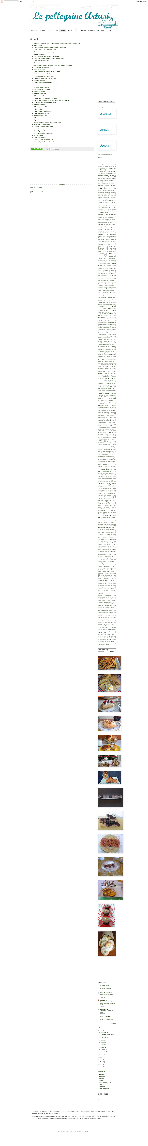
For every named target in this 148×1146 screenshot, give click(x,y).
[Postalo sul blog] (52, 149)
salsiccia (112, 551)
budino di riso (102, 205)
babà (114, 178)
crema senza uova (109, 278)
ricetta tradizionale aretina (110, 534)
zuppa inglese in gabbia (103, 644)
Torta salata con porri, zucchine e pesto (45, 129)
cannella (112, 215)
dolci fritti (108, 317)
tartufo (99, 590)
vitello (113, 634)
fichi (113, 336)
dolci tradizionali (111, 319)
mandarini (111, 403)
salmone (114, 549)
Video (109, 30)
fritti (103, 359)
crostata (107, 285)
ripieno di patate (102, 542)
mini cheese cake (102, 425)
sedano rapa (108, 563)
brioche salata (106, 197)
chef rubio (105, 236)
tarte (112, 587)
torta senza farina (107, 612)
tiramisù (99, 592)
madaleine (110, 400)
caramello (106, 221)
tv (104, 624)
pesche (112, 490)
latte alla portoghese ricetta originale (107, 392)
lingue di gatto (107, 398)
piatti (99, 497)
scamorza (113, 558)
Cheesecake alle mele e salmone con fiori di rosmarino (50, 47)
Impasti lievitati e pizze (105, 1082)
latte (113, 390)
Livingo (102, 400)
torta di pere (111, 600)
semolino (106, 566)
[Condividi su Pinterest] (58, 149)
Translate (111, 651)
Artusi (103, 178)
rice (102, 529)
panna (111, 454)
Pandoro (112, 442)
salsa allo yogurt (104, 551)
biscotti (100, 188)
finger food (107, 341)
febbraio (103, 1049)
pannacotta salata (110, 456)
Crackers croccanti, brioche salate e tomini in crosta (49, 58)
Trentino (99, 622)
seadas (112, 561)
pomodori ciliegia (102, 512)
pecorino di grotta (111, 483)
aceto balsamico (109, 164)
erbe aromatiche (112, 324)
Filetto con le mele (39, 69)
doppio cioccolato (102, 322)
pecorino (101, 483)
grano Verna (101, 380)
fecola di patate (112, 332)
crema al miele (105, 266)
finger (101, 341)
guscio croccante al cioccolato (106, 381)
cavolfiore (102, 226)
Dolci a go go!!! (104, 1000)
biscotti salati (111, 190)
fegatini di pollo (102, 334)
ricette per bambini (109, 537)
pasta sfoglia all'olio (102, 476)
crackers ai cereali (110, 261)
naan (113, 429)
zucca (114, 638)
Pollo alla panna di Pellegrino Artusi (44, 107)
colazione (101, 255)
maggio (103, 1042)
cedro (114, 229)
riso (110, 542)
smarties (99, 578)
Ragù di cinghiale (103, 525)
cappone (107, 219)
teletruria (106, 590)
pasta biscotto (103, 463)
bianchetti (107, 185)
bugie (99, 207)
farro (101, 332)
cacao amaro (104, 212)
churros (106, 237)
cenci (107, 231)
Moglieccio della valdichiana (42, 89)
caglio (99, 215)
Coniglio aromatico (39, 54)
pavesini (101, 481)
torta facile (108, 603)
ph (104, 493)
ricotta (108, 539)
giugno (103, 1040)
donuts (112, 320)
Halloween (100, 383)
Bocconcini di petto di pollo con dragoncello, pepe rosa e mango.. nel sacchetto (57, 43)
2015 (101, 1055)
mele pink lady (110, 415)
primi (106, 515)
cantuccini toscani (109, 217)
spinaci (112, 580)
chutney (112, 237)
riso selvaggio (108, 544)
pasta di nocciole (109, 466)
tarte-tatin (100, 588)
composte (110, 256)
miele (107, 420)
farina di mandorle (111, 329)
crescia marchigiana (111, 283)
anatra (101, 171)
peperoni (114, 488)
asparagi (109, 178)
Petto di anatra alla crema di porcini (44, 96)
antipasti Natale (105, 173)
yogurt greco (101, 637)
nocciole (113, 431)
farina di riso (102, 331)
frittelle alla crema (111, 356)
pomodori (111, 510)
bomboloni (100, 192)
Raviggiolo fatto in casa (40, 115)
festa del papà (102, 336)
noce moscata (103, 432)
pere (100, 490)
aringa (99, 178)
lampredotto (108, 388)
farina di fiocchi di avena (110, 327)
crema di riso (111, 273)
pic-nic (99, 503)
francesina (111, 353)
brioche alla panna (102, 195)
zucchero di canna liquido (107, 641)
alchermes (102, 168)
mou (109, 425)
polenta (110, 508)
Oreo (108, 437)
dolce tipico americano (110, 300)
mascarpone (103, 414)
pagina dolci (107, 439)
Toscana (112, 620)
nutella (107, 434)
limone (99, 398)
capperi (99, 219)
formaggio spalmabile (104, 351)
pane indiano (107, 446)
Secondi (63, 30)
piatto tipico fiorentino (103, 500)
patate (114, 480)
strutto (114, 583)
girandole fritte (101, 371)
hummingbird (110, 383)
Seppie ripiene (38, 120)
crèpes (114, 282)
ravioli (112, 526)
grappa (108, 380)
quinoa (107, 524)
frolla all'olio (111, 361)
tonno (112, 592)
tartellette (107, 588)
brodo (114, 200)
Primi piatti (102, 1076)
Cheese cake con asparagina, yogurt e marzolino (48, 52)
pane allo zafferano (106, 444)
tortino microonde (102, 620)
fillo (115, 339)
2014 (101, 1057)
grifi (113, 380)
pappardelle (107, 458)
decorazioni (105, 292)
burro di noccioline (109, 209)
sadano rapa (101, 549)
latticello (101, 395)
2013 (101, 1059)
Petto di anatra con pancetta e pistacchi (45, 98)
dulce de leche (112, 322)
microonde (100, 420)
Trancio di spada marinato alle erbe (44, 139)
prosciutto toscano (111, 519)
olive (104, 437)
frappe (99, 354)
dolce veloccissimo (104, 302)
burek (103, 207)
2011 (101, 1064)
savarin (112, 556)
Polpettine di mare (39, 109)
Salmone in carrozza (40, 118)
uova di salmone (112, 626)
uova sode (101, 627)
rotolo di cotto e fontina (104, 547)
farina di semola (112, 331)
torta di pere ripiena (102, 602)
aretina (105, 176)
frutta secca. (106, 365)
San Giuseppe (107, 554)
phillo (113, 495)
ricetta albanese (110, 529)
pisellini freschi (109, 505)
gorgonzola (106, 376)
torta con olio (108, 597)
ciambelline (111, 243)
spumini (99, 581)
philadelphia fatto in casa (104, 495)
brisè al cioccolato (102, 199)
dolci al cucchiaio (108, 308)
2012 (101, 1062)
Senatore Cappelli (102, 568)
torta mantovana (101, 609)
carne (111, 222)
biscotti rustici (101, 190)
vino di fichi (107, 634)
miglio (99, 424)
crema (114, 263)
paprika (114, 458)
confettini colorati (102, 258)
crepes (108, 282)
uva (111, 627)
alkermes (111, 168)
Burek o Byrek (38, 45)
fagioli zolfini (102, 326)
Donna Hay (104, 320)
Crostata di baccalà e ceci (41, 60)
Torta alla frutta (108, 595)
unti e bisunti (111, 624)
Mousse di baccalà (39, 91)
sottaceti (114, 578)
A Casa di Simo (104, 985)
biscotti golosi (110, 188)
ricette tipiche (101, 539)
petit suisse (106, 491)
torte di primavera (107, 614)
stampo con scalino (109, 581)
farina (108, 326)
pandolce (106, 442)
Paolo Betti (100, 458)
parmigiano (103, 459)
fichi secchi (111, 337)
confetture (111, 258)
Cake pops (105, 215)
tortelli (104, 615)
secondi (100, 563)
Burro (108, 207)
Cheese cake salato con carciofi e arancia (46, 49)
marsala (99, 412)
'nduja (99, 164)
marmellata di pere (102, 410)
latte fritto (113, 393)
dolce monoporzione (109, 295)
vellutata (112, 631)
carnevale (100, 224)
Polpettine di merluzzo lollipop (42, 111)
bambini (112, 180)
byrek (106, 210)
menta (99, 417)
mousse (114, 425)
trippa (106, 622)
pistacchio (100, 507)
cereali (112, 231)
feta (109, 336)
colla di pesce (110, 255)
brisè (112, 197)
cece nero (104, 229)
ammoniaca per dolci (111, 170)
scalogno (107, 558)
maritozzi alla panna (104, 407)
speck (100, 580)
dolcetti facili (103, 306)
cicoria (112, 244)
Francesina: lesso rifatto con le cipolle (45, 78)
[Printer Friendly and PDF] (36, 149)
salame (107, 549)
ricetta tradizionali (104, 536)
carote (107, 224)
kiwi (102, 388)
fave (105, 332)
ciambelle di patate (111, 241)
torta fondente (108, 605)
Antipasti (50, 30)
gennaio (103, 1052)
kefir (99, 388)
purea (112, 522)
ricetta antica (101, 530)
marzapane (106, 412)
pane (99, 444)
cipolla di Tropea (102, 251)
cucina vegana (107, 287)
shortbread (110, 576)
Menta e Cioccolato (105, 1016)
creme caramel (101, 282)
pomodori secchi (112, 512)
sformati (102, 575)
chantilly (100, 232)
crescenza (102, 283)
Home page (34, 30)
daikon (99, 292)
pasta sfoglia (110, 474)
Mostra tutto (113, 1023)
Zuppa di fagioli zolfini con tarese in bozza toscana (48, 142)
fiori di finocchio (110, 344)
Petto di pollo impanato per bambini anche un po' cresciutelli (51, 100)
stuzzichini (102, 585)
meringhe (107, 419)
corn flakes (101, 261)
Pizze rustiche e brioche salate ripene (45, 102)
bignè (112, 185)
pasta (105, 461)
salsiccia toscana (102, 552)
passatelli (100, 461)
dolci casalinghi (101, 310)
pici (104, 503)
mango (107, 405)
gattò (100, 369)
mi (112, 419)
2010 (101, 1066)
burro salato (100, 210)
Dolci (76, 30)
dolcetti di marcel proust (110, 304)
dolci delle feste (108, 314)
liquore (114, 398)
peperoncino (106, 488)
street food (107, 583)
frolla (112, 359)
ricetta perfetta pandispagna (104, 532)
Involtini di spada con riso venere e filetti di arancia (48, 85)
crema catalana (109, 268)
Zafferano (108, 637)
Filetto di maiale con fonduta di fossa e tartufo (47, 71)
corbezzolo (113, 260)
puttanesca (100, 524)
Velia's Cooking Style (106, 993)
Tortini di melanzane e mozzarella (43, 133)
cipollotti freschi (112, 251)
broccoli (109, 200)
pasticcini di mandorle (104, 479)
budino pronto (111, 205)
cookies (106, 260)
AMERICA (100, 170)
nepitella (107, 430)
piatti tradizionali (107, 497)
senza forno (107, 569)
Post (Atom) (39, 187)
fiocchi (112, 342)
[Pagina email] (47, 149)
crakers (99, 263)
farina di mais (102, 329)
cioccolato (101, 248)
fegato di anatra (112, 334)
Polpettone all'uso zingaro (41, 113)
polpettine (102, 510)
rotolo (113, 546)
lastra (108, 390)
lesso (107, 395)
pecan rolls (113, 481)
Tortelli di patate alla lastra (41, 131)
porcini (101, 513)
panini (114, 451)
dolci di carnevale (103, 315)
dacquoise (111, 290)
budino (112, 202)
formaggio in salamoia (110, 349)
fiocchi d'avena (101, 344)
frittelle (112, 354)
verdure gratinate (110, 632)
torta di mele (107, 598)
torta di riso (111, 602)
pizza (107, 507)
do (110, 292)
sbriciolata (100, 558)
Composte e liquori (93, 30)
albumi (114, 166)
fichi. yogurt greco (102, 339)
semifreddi (100, 566)
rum (113, 547)
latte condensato (104, 393)
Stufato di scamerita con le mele (43, 126)
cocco (110, 253)
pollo (115, 508)
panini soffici (105, 454)
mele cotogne (101, 415)
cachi (107, 214)
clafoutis (102, 253)
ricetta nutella (110, 530)
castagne (113, 224)
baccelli (101, 180)
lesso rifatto (113, 395)
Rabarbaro (113, 524)
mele (111, 414)
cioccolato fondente (109, 249)
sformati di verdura (111, 575)
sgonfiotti (102, 576)
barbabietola (107, 182)
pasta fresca (105, 469)
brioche (112, 193)
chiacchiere (113, 236)
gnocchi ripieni (101, 375)
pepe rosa (105, 486)
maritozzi (114, 405)
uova (103, 626)
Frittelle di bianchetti (40, 80)
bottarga (107, 192)
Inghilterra (111, 386)
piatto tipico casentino (108, 498)
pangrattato (107, 447)
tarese (107, 587)
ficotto (110, 339)
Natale (99, 431)
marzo (103, 1047)
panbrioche (110, 441)
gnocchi (100, 373)
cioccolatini (109, 246)
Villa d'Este (100, 634)
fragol (99, 353)
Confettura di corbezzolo (107, 1034)
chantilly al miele (109, 232)
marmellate (111, 410)
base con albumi (110, 183)
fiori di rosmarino (102, 346)
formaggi (110, 348)
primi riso (113, 517)
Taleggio (101, 587)
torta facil (100, 603)
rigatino (111, 541)
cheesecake (101, 234)
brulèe (100, 202)
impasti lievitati (102, 385)
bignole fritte (110, 187)
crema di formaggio (103, 270)
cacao (114, 210)
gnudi (108, 375)
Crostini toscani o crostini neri (42, 63)
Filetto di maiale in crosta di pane (43, 74)
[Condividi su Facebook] (56, 149)
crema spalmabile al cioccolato (106, 280)
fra (113, 351)
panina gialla (107, 449)
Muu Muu (107, 429)
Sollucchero (106, 578)
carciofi (105, 222)
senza (109, 568)
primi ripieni (106, 517)
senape (112, 566)
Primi (56, 30)
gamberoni (100, 368)
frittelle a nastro (101, 356)
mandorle (100, 405)
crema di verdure (102, 275)
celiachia (101, 231)
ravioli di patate (101, 527)
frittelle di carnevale (104, 358)
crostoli (112, 285)
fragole (104, 353)
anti (107, 171)
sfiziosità (113, 573)
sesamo (112, 571)
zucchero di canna (111, 639)
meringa (105, 417)
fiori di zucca (111, 346)
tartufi (112, 588)
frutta (99, 363)
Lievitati (103, 30)
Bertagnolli (100, 185)
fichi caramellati (102, 337)
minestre (112, 424)
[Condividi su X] (54, 149)
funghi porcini (109, 366)
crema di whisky (112, 275)
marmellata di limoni (109, 408)
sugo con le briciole (111, 585)
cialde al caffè (101, 239)
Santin (106, 556)
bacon (106, 180)
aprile (102, 1045)
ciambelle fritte (102, 243)
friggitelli (106, 354)
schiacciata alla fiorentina (106, 559)
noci (110, 432)
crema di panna (109, 271)
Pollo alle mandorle (39, 104)
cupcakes (105, 290)
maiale (107, 402)
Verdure (70, 30)
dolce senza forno (107, 299)
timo (112, 590)
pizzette (104, 508)
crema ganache (104, 277)
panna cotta (100, 456)
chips (101, 237)
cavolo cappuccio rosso (104, 227)
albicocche (107, 166)
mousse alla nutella (103, 427)
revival (108, 527)
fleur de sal (101, 347)
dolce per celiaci (102, 297)
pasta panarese (110, 473)
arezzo (112, 177)
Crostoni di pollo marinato (41, 67)
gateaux (114, 368)
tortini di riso (101, 617)
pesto (99, 491)
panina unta (108, 451)
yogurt (111, 636)
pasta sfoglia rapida (111, 478)
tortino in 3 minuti (109, 619)
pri (110, 513)
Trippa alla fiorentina (40, 137)
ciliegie (99, 246)
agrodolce (100, 166)
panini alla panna (104, 452)
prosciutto (102, 519)
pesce (106, 490)
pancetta (100, 442)
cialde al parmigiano (111, 239)
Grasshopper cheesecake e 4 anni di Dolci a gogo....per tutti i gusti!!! (107, 1003)
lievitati (101, 397)
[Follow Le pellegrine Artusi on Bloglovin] (106, 102)
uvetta (104, 629)
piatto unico (111, 502)
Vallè (109, 629)
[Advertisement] (62, 168)
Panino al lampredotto (40, 93)
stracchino (100, 583)
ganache (107, 368)
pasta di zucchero (102, 468)
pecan (107, 481)
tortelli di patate (110, 615)
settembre (104, 1037)
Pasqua (111, 459)
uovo (107, 627)
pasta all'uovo (112, 461)
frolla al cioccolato (102, 361)
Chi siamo (42, 30)
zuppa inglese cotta (109, 643)
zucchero (102, 639)
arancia (107, 175)
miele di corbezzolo (108, 422)
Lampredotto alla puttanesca (42, 87)
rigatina (105, 541)
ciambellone (100, 244)
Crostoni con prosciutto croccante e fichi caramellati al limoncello (53, 65)
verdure (100, 632)
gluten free (111, 371)
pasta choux (106, 464)
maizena (102, 403)
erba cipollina (102, 324)
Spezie (106, 580)
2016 (101, 1030)
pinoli (109, 503)
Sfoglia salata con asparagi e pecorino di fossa (47, 122)
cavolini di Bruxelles (111, 226)
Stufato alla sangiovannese (42, 124)
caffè (112, 214)
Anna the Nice (104, 1009)
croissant (101, 285)
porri (106, 513)
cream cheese (106, 263)
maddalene (100, 402)
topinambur (100, 593)
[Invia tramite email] (50, 149)
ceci (110, 229)
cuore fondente (107, 288)
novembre (104, 1032)
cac (110, 210)
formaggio (100, 349)
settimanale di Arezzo (103, 573)
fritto (108, 359)
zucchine (100, 643)
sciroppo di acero (102, 561)
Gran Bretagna (109, 378)
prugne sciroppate (103, 520)
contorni (100, 260)
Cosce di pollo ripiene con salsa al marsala (46, 56)
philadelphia (110, 493)
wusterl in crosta (102, 636)
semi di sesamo (109, 564)
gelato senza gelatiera (109, 369)
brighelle (106, 193)
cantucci (100, 217)
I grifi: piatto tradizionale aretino (43, 82)
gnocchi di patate (109, 373)
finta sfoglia (105, 342)
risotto (107, 546)
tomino (106, 592)
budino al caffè (101, 204)
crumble (100, 287)
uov (98, 626)
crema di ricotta (101, 273)
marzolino (113, 412)
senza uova (106, 571)
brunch (106, 202)
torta (108, 593)
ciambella (101, 241)
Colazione (83, 30)
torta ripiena (105, 610)
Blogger (87, 1131)
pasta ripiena (101, 474)
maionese (113, 402)
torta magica (111, 607)
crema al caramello (105, 265)
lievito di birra (110, 397)
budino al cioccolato (111, 204)
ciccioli (107, 244)
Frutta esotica (107, 363)
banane (99, 182)
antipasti (113, 171)
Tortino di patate (38, 135)
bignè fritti (100, 187)
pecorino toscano (103, 485)
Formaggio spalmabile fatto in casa (44, 76)
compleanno (100, 256)
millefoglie (105, 424)
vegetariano (105, 631)
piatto (99, 498)
